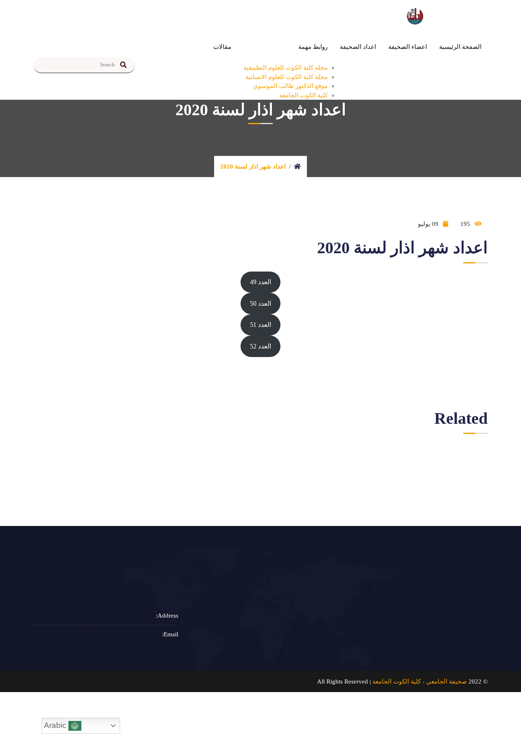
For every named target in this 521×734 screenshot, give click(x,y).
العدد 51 (260, 324)
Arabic (56, 725)
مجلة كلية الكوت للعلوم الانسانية (286, 77)
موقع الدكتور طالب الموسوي (290, 86)
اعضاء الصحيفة (407, 47)
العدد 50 (260, 303)
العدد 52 (260, 346)
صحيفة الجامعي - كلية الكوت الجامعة (419, 681)
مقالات (222, 47)
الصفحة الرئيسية (460, 47)
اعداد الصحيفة (358, 47)
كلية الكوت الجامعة (303, 95)
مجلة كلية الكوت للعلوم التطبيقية (285, 67)
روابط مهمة (313, 47)
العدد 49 (260, 281)
